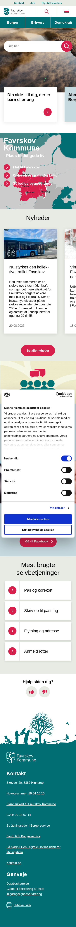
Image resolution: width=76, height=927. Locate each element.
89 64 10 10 (36, 793)
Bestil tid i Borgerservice (23, 836)
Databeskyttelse (17, 883)
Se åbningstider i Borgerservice (28, 825)
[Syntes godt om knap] (31, 691)
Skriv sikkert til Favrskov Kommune (31, 804)
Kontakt (19, 2)
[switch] (66, 470)
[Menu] (66, 11)
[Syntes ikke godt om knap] (44, 691)
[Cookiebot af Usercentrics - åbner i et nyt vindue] (55, 394)
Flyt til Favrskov (52, 2)
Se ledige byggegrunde (32, 183)
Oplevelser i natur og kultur (36, 175)
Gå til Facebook (36, 541)
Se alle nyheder (38, 350)
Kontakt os (13, 863)
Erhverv (37, 22)
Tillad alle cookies (38, 518)
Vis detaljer (57, 507)
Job (32, 2)
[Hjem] (14, 11)
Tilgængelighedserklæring (24, 894)
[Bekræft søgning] (66, 46)
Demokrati (63, 22)
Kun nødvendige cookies (38, 529)
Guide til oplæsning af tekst (25, 889)
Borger (12, 22)
